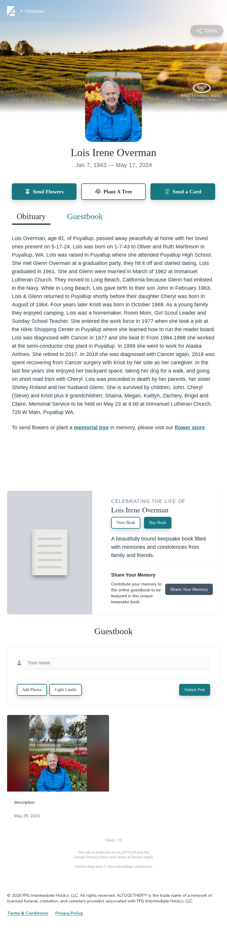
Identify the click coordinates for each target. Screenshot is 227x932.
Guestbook (85, 216)
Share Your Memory (189, 589)
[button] (58, 753)
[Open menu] (216, 11)
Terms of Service (130, 857)
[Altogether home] (12, 11)
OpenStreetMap (120, 867)
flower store (190, 428)
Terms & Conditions (27, 913)
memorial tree (91, 428)
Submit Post (194, 689)
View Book (125, 522)
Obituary (31, 216)
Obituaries (34, 11)
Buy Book (157, 522)
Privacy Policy (97, 857)
